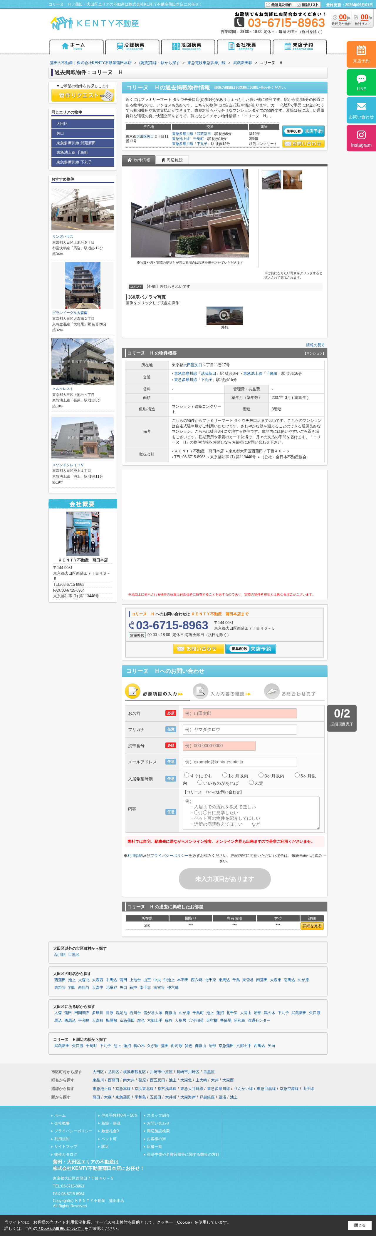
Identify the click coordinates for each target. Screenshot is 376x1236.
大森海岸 (188, 1097)
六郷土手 (154, 1020)
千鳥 (236, 980)
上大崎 (201, 1080)
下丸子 (202, 144)
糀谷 (168, 1020)
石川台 (135, 1013)
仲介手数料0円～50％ (119, 1115)
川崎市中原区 (161, 1072)
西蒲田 (60, 980)
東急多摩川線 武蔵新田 (76, 143)
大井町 (171, 1097)
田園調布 (82, 1013)
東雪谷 (248, 980)
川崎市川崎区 (188, 1072)
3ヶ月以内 (274, 775)
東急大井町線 (191, 1088)
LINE (361, 88)
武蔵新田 (204, 134)
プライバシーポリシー (169, 855)
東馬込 (224, 980)
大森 (58, 1013)
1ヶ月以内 (238, 775)
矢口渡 (314, 1013)
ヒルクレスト (62, 389)
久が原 (303, 980)
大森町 (97, 1020)
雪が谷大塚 (152, 1013)
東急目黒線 (266, 1088)
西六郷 (196, 980)
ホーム (60, 1115)
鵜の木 (269, 1013)
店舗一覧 (154, 1146)
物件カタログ (65, 1154)
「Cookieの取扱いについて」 (60, 1229)
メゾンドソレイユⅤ (68, 465)
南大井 (129, 1080)
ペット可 (109, 1139)
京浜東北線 (144, 1088)
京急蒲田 (127, 1020)
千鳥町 (198, 139)
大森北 (84, 980)
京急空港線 (289, 1088)
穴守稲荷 (196, 1020)
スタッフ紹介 (158, 1115)
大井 (215, 1080)
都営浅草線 (167, 1088)
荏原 (142, 1080)
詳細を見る (312, 926)
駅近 (105, 1146)
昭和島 (239, 1020)
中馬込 (111, 980)
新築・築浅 (110, 1123)
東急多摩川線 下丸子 (74, 162)
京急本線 (123, 1088)
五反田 (155, 1097)
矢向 (271, 1046)
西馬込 (70, 1020)
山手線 (308, 1088)
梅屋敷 (111, 1020)
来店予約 (361, 60)
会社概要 (62, 1123)
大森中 (97, 988)
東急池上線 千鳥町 (72, 152)
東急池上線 (181, 139)
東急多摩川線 (182, 134)
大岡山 (245, 1013)
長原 (109, 1013)
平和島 (84, 1020)
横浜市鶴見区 (134, 1072)
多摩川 (97, 1013)
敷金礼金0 (110, 1131)
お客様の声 (156, 1139)
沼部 (257, 1013)
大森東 (275, 980)
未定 (259, 783)
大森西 (97, 980)
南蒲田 (262, 980)
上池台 (135, 980)
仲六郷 (173, 988)
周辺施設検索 (158, 1131)
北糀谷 (111, 988)
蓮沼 (220, 1013)
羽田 (72, 988)
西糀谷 (84, 988)
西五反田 (157, 1080)
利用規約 (135, 855)
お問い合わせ (158, 1123)
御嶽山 (170, 1013)
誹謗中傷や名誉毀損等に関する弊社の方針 (183, 1154)
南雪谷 (159, 988)
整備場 (225, 1020)
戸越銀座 (207, 1097)
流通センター (259, 1020)
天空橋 (212, 1020)
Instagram (361, 145)
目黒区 (74, 955)
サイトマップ (65, 1146)
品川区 (60, 955)
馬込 (58, 1020)
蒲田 (123, 980)
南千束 (145, 988)
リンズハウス (62, 237)
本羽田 (183, 980)
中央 (157, 980)
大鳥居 (180, 1020)
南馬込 (289, 980)
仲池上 (169, 980)
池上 (72, 980)
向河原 (176, 1046)
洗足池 (121, 1013)
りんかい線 (243, 1088)
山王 (147, 980)
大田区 (141, 136)
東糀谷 (60, 988)
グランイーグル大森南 (70, 313)
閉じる (360, 1225)
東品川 (98, 1080)
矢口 (150, 136)
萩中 (133, 988)
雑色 (141, 1020)
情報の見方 (315, 345)
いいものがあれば (221, 783)
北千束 (210, 980)
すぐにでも (201, 775)
